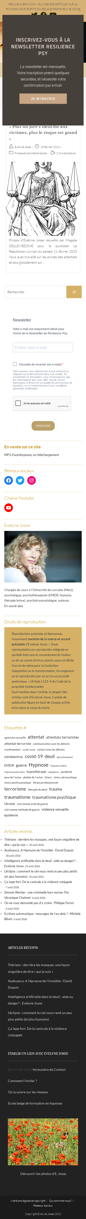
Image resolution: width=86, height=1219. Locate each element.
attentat (36, 737)
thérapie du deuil (37, 789)
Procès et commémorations (31, 153)
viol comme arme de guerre (32, 803)
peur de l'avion (12, 777)
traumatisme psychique (54, 797)
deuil (50, 756)
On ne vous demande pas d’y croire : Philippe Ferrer (39, 903)
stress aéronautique (65, 777)
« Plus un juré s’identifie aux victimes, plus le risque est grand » (43, 132)
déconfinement (65, 757)
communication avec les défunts (51, 743)
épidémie (11, 815)
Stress (48, 777)
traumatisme (17, 797)
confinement (12, 749)
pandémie (66, 771)
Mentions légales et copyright (28, 1200)
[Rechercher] (74, 292)
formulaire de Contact (49, 1069)
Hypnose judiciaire (14, 771)
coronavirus (13, 756)
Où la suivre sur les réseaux (28, 1092)
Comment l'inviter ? (22, 1081)
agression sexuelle (15, 737)
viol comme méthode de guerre (22, 809)
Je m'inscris (43, 99)
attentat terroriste (17, 743)
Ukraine (9, 804)
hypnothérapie (36, 772)
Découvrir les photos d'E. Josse (43, 1174)
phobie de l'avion (33, 777)
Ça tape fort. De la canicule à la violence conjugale (38, 882)
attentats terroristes (62, 737)
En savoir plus (13, 606)
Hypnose (38, 765)
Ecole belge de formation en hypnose (35, 1103)
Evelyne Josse (23, 147)
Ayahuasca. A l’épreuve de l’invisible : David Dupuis (39, 850)
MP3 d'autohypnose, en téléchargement (31, 455)
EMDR (9, 765)
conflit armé (28, 749)
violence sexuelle (55, 809)
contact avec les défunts (51, 749)
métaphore (53, 772)
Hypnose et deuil (58, 765)
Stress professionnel (45, 782)
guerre (21, 765)
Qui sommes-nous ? (60, 1200)
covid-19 (34, 756)
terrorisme (15, 789)
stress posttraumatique (17, 782)
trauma (55, 789)
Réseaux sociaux (43, 1205)
